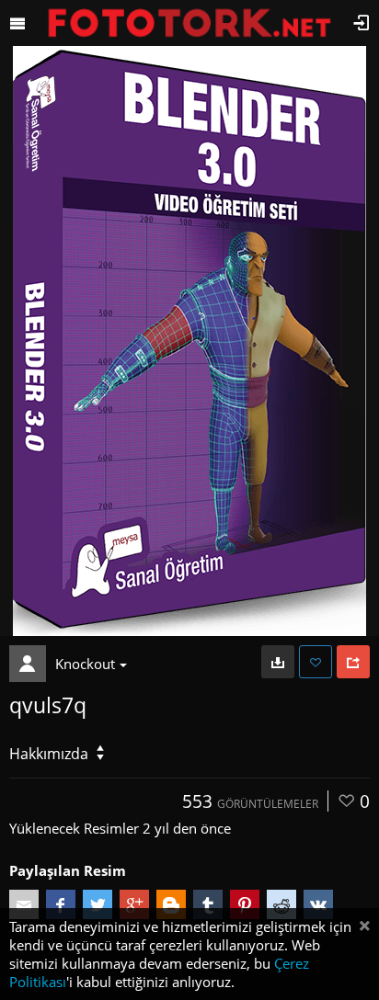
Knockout (85, 663)
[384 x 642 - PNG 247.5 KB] (277, 661)
